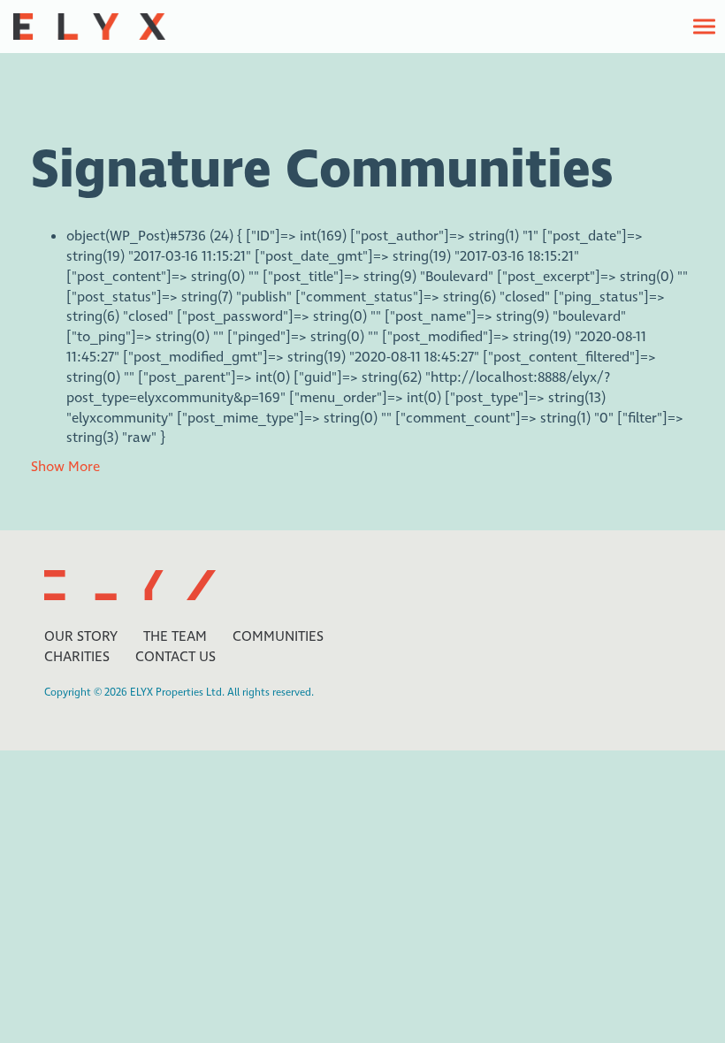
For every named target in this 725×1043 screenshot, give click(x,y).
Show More (65, 466)
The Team (175, 636)
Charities (77, 656)
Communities (278, 636)
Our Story (81, 636)
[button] (704, 26)
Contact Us (175, 656)
